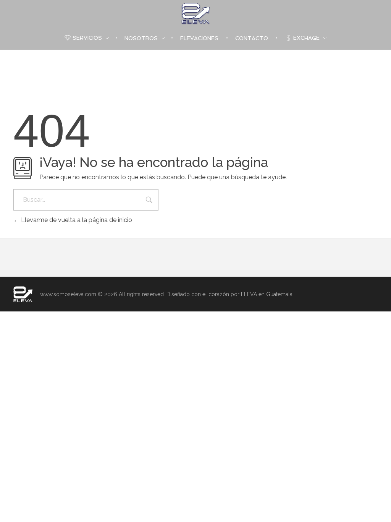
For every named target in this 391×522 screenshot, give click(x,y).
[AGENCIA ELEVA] (22, 294)
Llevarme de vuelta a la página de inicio (75, 220)
